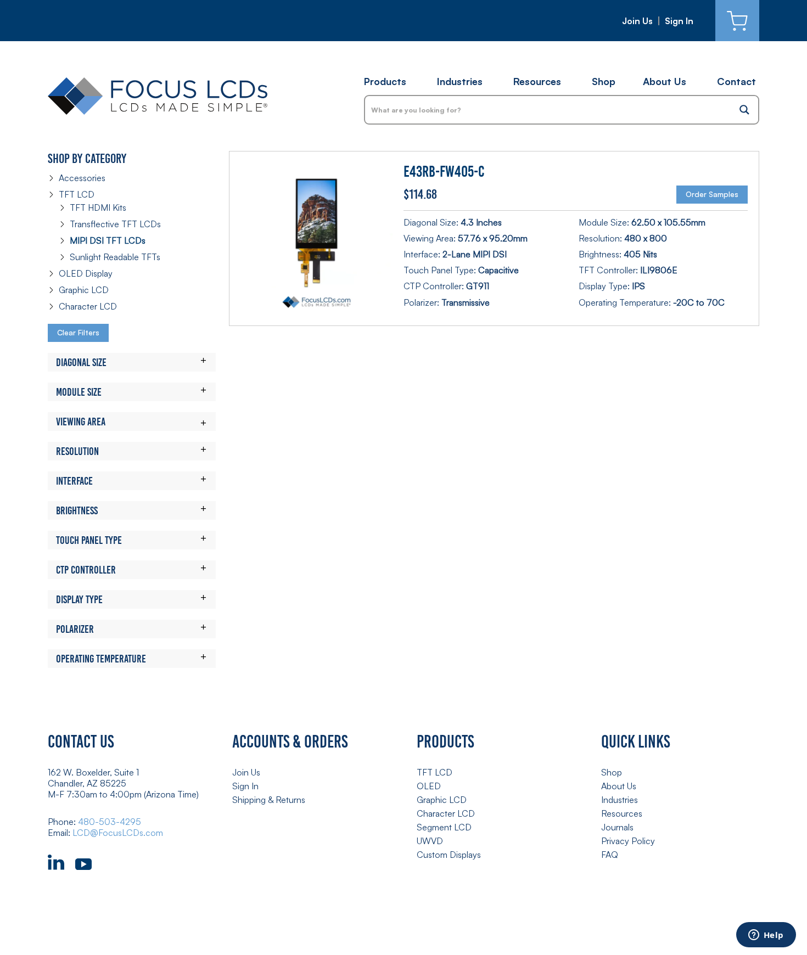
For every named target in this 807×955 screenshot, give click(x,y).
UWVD (430, 840)
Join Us (637, 20)
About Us (664, 81)
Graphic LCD (84, 289)
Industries (460, 81)
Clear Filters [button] (78, 332)
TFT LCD (76, 194)
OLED (429, 785)
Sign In (679, 20)
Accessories (82, 177)
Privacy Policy (628, 840)
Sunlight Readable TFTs (115, 256)
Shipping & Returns (268, 799)
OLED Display (86, 273)
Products (385, 81)
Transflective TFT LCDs (115, 223)
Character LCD (88, 306)
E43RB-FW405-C (444, 171)
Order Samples (712, 194)
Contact (736, 81)
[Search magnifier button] (744, 109)
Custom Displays (449, 854)
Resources (537, 81)
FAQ (609, 854)
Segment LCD (444, 827)
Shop (603, 81)
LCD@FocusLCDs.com (117, 832)
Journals (617, 827)
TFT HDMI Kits (98, 207)
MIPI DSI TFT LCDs (107, 240)
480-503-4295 (109, 821)
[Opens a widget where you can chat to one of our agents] (766, 936)
